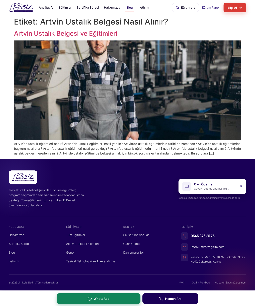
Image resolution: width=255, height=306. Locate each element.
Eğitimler (65, 7)
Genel (70, 252)
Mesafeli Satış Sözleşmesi (230, 282)
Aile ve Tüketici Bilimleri (82, 244)
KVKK (182, 282)
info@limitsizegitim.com (208, 247)
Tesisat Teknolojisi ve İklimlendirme (90, 261)
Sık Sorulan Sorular (136, 235)
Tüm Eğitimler (75, 235)
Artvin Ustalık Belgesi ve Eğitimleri (65, 33)
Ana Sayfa (46, 7)
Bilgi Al (232, 8)
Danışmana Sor (133, 252)
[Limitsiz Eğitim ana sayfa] (21, 7)
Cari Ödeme (131, 244)
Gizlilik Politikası (201, 282)
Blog (130, 7)
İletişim (144, 7)
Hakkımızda (112, 7)
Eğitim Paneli (211, 8)
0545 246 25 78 (203, 235)
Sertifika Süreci (88, 7)
